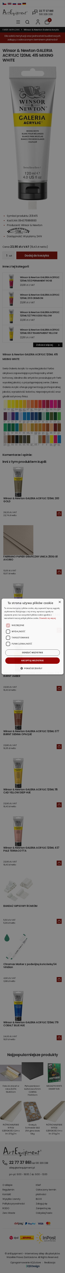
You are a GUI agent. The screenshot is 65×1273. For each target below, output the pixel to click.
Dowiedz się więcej (47, 618)
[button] (32, 668)
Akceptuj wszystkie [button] (32, 660)
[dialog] (33, 636)
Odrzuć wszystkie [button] (32, 652)
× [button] (59, 602)
